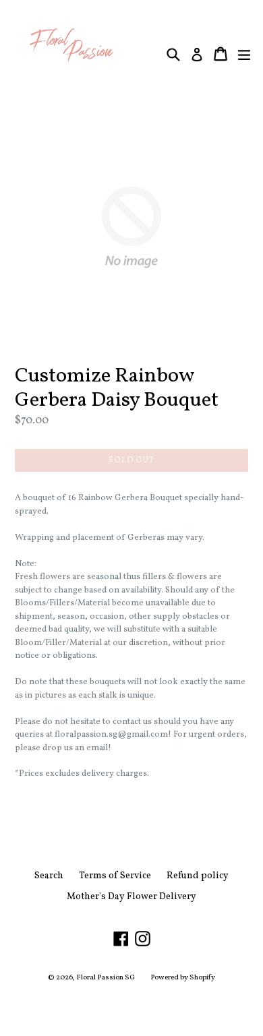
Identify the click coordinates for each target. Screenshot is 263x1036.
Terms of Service (115, 876)
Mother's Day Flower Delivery (131, 896)
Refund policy (198, 876)
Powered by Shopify (182, 978)
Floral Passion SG (105, 978)
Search (48, 876)
